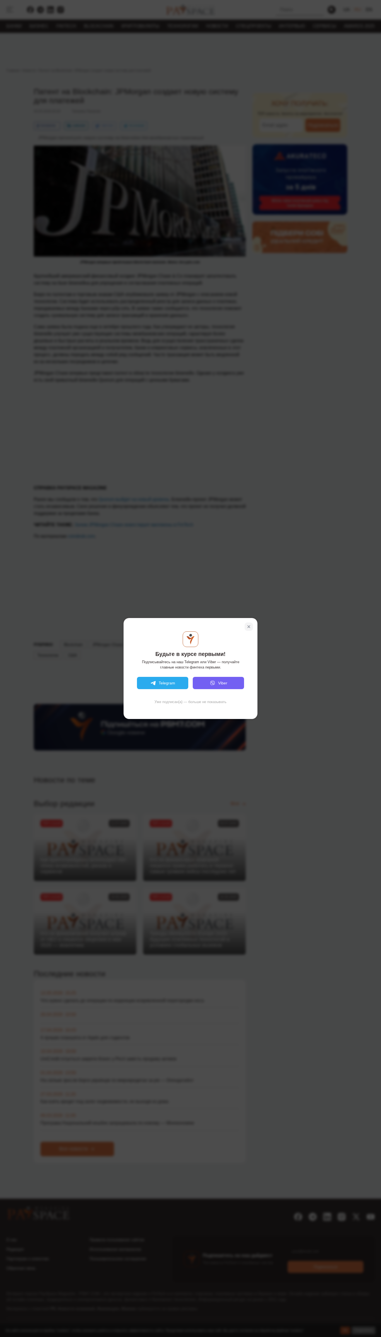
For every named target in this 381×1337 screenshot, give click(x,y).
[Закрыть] (249, 626)
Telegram (167, 683)
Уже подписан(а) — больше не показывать (190, 702)
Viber (222, 683)
